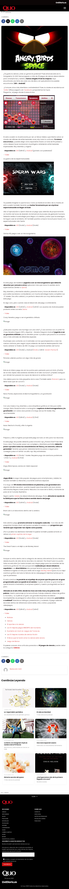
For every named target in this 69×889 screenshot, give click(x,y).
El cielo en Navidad (44, 712)
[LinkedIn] (17, 21)
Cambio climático (7, 832)
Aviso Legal (37, 814)
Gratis (35, 350)
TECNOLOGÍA (5, 823)
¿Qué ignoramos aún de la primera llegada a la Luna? (50, 778)
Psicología (5, 818)
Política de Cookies (39, 818)
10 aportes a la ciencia (15, 624)
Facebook (27, 90)
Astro (3, 834)
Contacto (37, 811)
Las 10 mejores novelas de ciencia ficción (22, 634)
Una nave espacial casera (46, 743)
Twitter (5, 90)
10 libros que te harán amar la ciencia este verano (26, 638)
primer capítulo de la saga (21, 534)
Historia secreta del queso (14, 777)
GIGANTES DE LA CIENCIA (8, 839)
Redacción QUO (16, 669)
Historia (4, 825)
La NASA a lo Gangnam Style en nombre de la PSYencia (15, 744)
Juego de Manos (13, 641)
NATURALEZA (5, 821)
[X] (8, 21)
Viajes (3, 830)
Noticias (10, 617)
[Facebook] (3, 21)
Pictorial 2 (55, 379)
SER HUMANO (5, 814)
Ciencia (9, 621)
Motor (4, 836)
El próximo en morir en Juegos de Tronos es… (23, 631)
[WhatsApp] (13, 21)
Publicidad (37, 821)
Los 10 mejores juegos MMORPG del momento (24, 628)
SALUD (3, 816)
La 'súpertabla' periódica (13, 712)
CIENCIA (4, 811)
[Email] (22, 21)
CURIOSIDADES (6, 827)
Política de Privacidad (40, 816)
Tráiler (7, 155)
